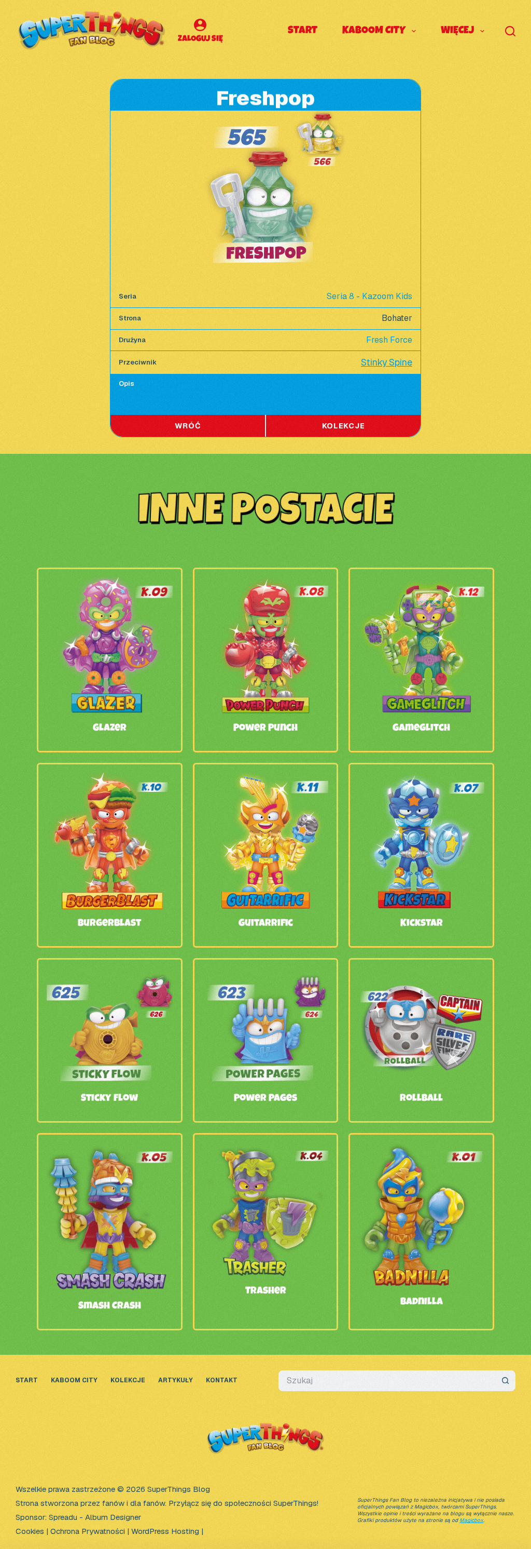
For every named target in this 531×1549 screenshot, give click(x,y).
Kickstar (421, 924)
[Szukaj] (510, 31)
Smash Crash (109, 1306)
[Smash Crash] (110, 1150)
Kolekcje (127, 1380)
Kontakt (221, 1380)
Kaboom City (374, 31)
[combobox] (387, 1380)
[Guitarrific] (266, 780)
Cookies (30, 1531)
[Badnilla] (421, 1150)
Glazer (110, 728)
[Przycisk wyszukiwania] (505, 1381)
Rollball (421, 1099)
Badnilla (421, 1302)
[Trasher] (266, 1150)
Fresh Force (389, 339)
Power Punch (265, 728)
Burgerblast (109, 924)
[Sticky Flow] (110, 975)
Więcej (457, 31)
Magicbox (471, 1520)
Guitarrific (266, 924)
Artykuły (175, 1380)
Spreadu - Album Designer (95, 1517)
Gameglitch (421, 728)
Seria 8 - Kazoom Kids (369, 296)
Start (302, 31)
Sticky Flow (109, 1099)
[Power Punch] (266, 584)
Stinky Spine (386, 362)
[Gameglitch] (421, 584)
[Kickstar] (421, 780)
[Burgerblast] (110, 780)
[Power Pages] (266, 975)
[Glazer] (110, 584)
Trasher (265, 1291)
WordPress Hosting (165, 1531)
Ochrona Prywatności (87, 1531)
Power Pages (265, 1099)
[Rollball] (421, 975)
